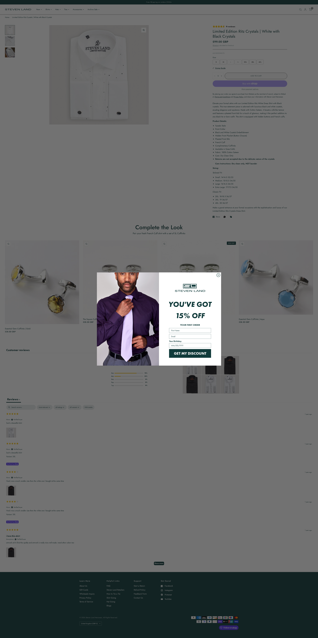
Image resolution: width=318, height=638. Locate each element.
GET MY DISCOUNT (190, 353)
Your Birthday (175, 341)
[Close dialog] (218, 275)
